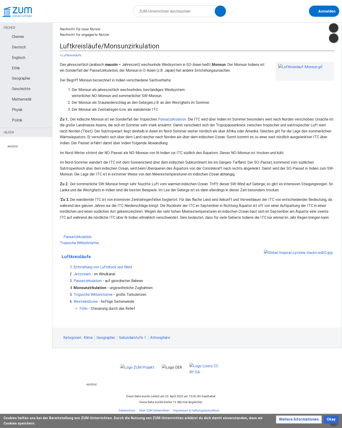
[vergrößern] (329, 74)
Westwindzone (86, 301)
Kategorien (72, 337)
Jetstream (82, 274)
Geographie (106, 337)
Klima (88, 337)
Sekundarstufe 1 (132, 337)
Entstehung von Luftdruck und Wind (103, 267)
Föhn (83, 308)
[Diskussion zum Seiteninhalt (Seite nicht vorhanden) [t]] (333, 28)
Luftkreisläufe (71, 55)
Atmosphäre (160, 337)
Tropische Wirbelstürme (80, 243)
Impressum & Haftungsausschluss (196, 410)
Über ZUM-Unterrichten (154, 410)
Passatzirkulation (172, 119)
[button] (299, 419)
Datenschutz (127, 410)
